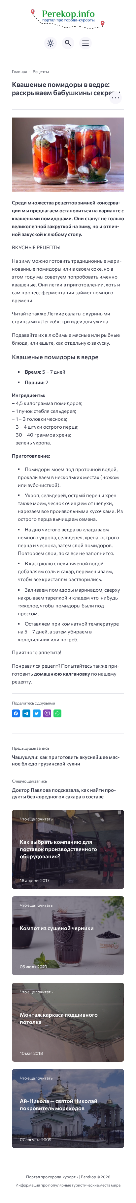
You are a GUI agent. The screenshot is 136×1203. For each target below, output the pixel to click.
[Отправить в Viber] (47, 713)
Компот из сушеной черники (57, 927)
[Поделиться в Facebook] (16, 713)
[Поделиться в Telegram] (26, 713)
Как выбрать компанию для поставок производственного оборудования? (58, 849)
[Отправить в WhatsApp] (57, 713)
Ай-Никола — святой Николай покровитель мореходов (58, 1104)
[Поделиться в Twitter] (37, 713)
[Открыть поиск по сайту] (68, 43)
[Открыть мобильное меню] (85, 43)
